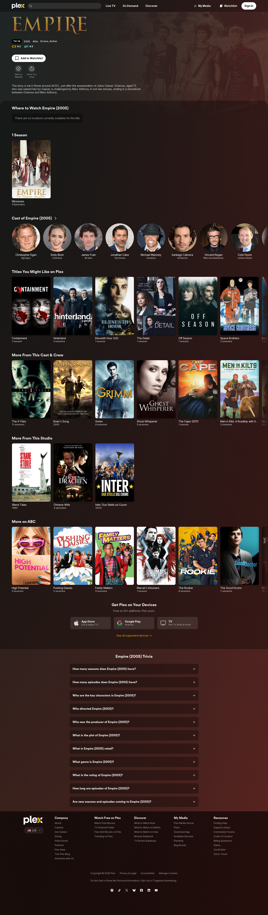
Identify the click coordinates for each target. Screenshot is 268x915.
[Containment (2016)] (31, 310)
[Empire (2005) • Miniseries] (31, 173)
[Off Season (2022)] (197, 310)
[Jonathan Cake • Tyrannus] (120, 241)
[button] (31, 71)
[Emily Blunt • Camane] (57, 241)
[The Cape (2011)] (197, 393)
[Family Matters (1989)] (114, 560)
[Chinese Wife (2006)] (73, 476)
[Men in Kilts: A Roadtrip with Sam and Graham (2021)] (239, 393)
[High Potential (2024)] (31, 560)
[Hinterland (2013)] (72, 310)
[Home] (18, 6)
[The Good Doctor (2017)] (239, 560)
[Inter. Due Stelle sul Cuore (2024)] (114, 476)
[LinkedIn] (149, 890)
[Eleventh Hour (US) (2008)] (114, 310)
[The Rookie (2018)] (197, 560)
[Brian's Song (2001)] (72, 393)
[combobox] (67, 6)
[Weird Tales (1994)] (31, 476)
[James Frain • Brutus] (88, 241)
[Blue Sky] (134, 890)
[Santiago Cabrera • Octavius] (182, 241)
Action (53, 41)
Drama (44, 41)
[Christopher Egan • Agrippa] (26, 241)
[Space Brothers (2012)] (239, 310)
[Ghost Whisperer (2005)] (156, 393)
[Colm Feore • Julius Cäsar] (245, 241)
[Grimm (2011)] (114, 393)
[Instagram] (112, 890)
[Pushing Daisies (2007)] (72, 560)
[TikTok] (119, 890)
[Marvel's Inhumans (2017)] (156, 560)
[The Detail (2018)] (156, 310)
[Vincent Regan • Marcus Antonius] (213, 241)
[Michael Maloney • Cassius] (151, 241)
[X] (126, 890)
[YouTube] (156, 890)
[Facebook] (141, 890)
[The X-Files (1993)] (31, 393)
